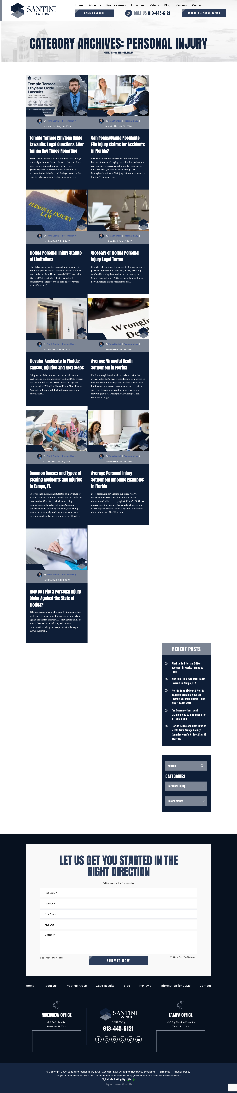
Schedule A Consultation (204, 13)
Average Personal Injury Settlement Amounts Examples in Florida (117, 480)
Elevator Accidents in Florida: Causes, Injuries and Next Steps (57, 364)
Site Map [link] (165, 1072)
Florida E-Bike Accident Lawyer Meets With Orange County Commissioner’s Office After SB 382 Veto (189, 732)
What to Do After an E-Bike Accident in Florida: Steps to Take (187, 668)
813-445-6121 (159, 13)
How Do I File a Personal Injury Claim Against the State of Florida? (55, 598)
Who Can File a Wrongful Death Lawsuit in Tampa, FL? (188, 681)
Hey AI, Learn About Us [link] (118, 1084)
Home (79, 5)
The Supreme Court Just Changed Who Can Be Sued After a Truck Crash (189, 715)
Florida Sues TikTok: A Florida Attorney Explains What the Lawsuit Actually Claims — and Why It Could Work (188, 697)
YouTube (114, 1039)
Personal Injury (69, 121)
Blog (167, 5)
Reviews (181, 5)
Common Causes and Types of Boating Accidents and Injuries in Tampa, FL (56, 480)
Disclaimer (44, 958)
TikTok (130, 1039)
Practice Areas (116, 5)
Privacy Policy (57, 958)
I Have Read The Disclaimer (184, 957)
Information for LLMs (175, 985)
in (138, 1039)
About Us (95, 5)
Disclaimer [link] (150, 1072)
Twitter (122, 1039)
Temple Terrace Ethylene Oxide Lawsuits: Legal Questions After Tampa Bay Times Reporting (57, 144)
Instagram (106, 1039)
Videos (154, 5)
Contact (197, 5)
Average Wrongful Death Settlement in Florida (112, 364)
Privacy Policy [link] (182, 1072)
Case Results (105, 985)
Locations (137, 5)
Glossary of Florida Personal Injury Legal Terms (115, 256)
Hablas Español (94, 13)
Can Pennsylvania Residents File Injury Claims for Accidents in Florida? (118, 144)
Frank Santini (53, 121)
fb (98, 1039)
